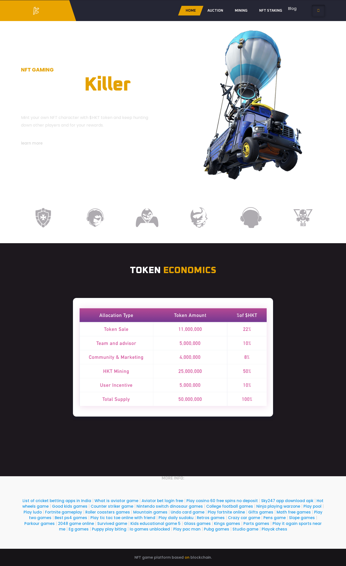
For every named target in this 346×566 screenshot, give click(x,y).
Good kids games (69, 506)
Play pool (312, 506)
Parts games (256, 523)
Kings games (227, 523)
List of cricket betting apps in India (57, 500)
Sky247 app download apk (287, 500)
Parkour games (39, 523)
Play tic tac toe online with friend (122, 517)
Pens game (274, 517)
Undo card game (187, 512)
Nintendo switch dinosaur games (170, 506)
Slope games (302, 517)
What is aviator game (116, 500)
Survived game (112, 523)
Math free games (294, 512)
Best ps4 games (71, 517)
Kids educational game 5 (155, 523)
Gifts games (260, 512)
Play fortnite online (226, 512)
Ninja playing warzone (278, 506)
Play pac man (187, 529)
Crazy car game (244, 517)
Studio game (245, 529)
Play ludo (33, 512)
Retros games (211, 517)
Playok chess (274, 529)
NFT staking (270, 10)
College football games (229, 506)
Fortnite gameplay (63, 512)
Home (191, 10)
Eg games (79, 529)
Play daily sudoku (176, 517)
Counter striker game (112, 506)
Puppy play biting (109, 529)
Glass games (197, 523)
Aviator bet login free (162, 500)
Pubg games (216, 529)
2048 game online (76, 523)
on (187, 557)
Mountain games (150, 512)
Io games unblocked (150, 529)
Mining (241, 10)
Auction (215, 10)
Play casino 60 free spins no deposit (222, 500)
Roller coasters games (107, 512)
